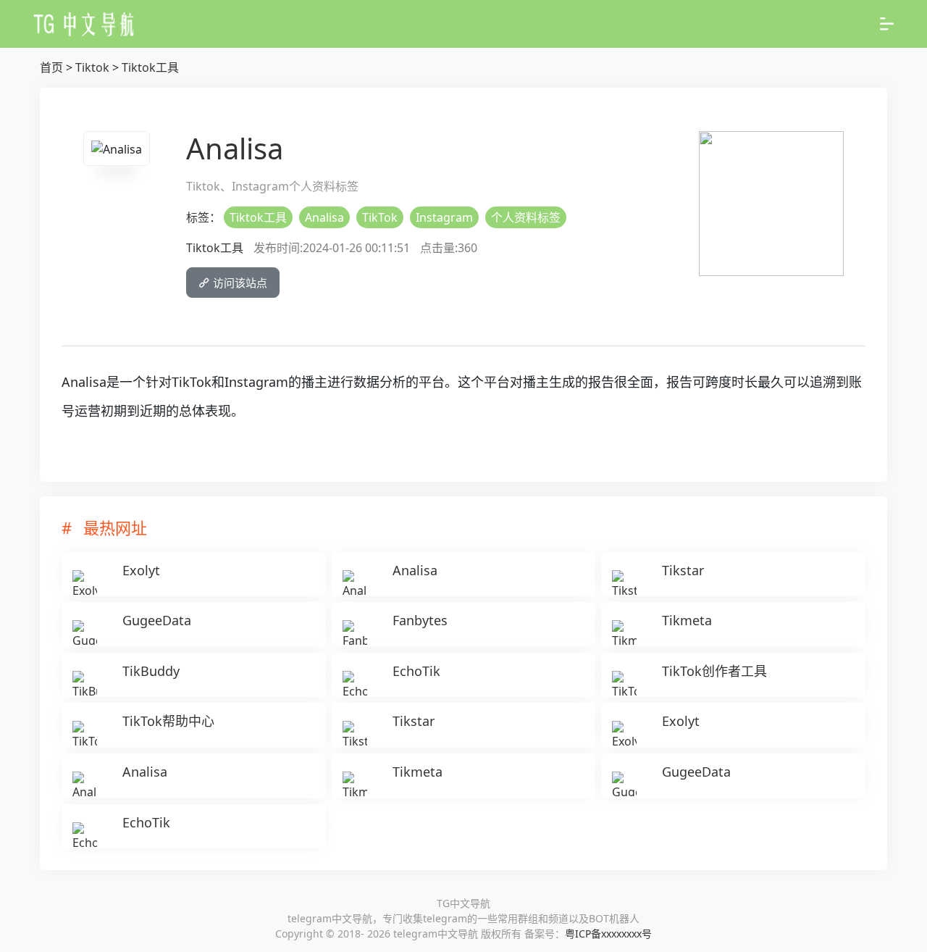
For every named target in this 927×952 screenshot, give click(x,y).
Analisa (324, 217)
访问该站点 (238, 282)
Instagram (444, 217)
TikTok (380, 217)
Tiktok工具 (150, 67)
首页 (51, 67)
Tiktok (92, 67)
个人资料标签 (526, 217)
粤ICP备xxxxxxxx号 (608, 933)
